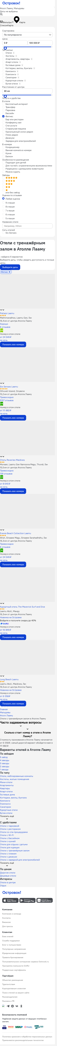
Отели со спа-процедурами (14, 832)
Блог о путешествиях (11, 945)
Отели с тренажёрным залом (14, 850)
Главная (4, 709)
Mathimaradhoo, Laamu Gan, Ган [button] (16, 317)
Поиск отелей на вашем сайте (15, 992)
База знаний (7, 936)
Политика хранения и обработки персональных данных (27, 1036)
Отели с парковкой (9, 825)
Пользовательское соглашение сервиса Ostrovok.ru (25, 961)
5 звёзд (4, 757)
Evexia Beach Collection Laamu (15, 533)
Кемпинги (5, 800)
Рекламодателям (9, 997)
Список (3, 25)
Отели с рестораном (10, 829)
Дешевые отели (8, 875)
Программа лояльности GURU (15, 966)
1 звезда (4, 769)
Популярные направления (14, 949)
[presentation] (27, 34)
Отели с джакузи (8, 856)
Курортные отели (9, 810)
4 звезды (4, 760)
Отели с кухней (7, 841)
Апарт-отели (6, 791)
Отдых (3, 885)
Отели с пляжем (8, 853)
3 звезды (4, 763)
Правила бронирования (12, 957)
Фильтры (7, 22)
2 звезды (4, 766)
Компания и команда (11, 913)
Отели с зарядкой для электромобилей (20, 859)
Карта (10, 25)
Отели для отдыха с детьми (14, 844)
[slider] (5, 48)
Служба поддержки (11, 940)
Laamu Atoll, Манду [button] (10, 611)
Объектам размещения (12, 980)
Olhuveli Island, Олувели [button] (12, 391)
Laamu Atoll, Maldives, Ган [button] (13, 683)
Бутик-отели (6, 813)
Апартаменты (7, 785)
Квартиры (5, 788)
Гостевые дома (7, 794)
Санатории (5, 806)
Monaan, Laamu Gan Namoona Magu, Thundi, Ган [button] (24, 464)
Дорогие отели (7, 872)
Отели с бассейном (10, 838)
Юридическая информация (14, 953)
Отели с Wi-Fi (7, 835)
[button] (27, 11)
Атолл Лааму (6, 715)
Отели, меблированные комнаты (16, 776)
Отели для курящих (10, 847)
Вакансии (6, 922)
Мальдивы (5, 712)
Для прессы (7, 926)
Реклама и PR (8, 1001)
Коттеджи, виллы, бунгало (13, 797)
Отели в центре (8, 882)
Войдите (18, 620)
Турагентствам (8, 984)
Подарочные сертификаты (14, 970)
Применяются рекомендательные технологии (23, 1040)
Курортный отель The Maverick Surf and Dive (22, 606)
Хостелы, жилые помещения (14, 779)
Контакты (6, 918)
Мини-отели (6, 782)
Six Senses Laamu (9, 386)
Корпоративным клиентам (14, 988)
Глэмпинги (5, 803)
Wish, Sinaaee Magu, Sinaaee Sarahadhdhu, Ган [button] (23, 537)
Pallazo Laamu (7, 313)
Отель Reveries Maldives (12, 459)
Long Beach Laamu (9, 679)
